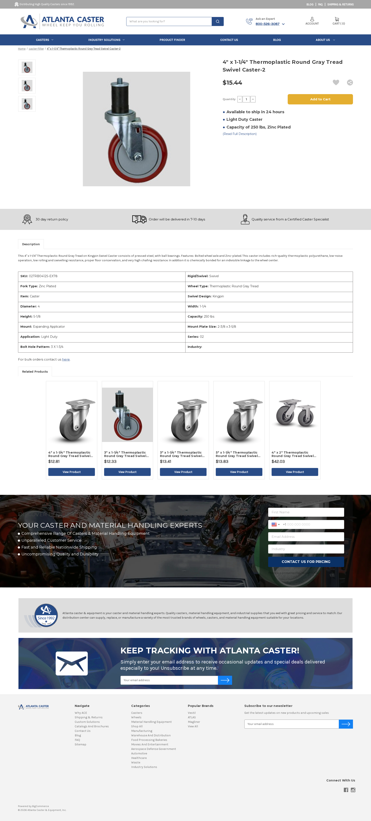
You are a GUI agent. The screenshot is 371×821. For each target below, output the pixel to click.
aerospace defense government (153, 749)
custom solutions (87, 722)
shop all (137, 726)
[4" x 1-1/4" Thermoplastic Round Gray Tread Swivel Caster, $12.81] (71, 414)
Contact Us (229, 40)
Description (31, 244)
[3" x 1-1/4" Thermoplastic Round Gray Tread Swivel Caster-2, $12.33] (127, 414)
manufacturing (141, 731)
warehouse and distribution (151, 735)
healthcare (139, 758)
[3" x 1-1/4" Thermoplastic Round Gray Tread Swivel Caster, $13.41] (183, 414)
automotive (139, 753)
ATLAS (192, 717)
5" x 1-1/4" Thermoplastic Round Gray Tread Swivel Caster (237, 454)
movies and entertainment (149, 744)
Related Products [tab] (35, 371)
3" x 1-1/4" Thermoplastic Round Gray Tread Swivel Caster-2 (125, 454)
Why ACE (81, 713)
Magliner (194, 722)
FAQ (320, 4)
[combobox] (175, 21)
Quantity (229, 99)
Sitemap (80, 744)
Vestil (192, 713)
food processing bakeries (149, 740)
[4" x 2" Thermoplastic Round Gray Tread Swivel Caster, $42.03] (294, 414)
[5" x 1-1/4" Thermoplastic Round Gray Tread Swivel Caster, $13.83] (239, 414)
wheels (136, 717)
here (66, 359)
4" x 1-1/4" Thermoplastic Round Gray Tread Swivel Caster (69, 454)
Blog (310, 4)
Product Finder (172, 40)
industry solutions (104, 40)
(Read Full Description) (240, 134)
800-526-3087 (268, 23)
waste (135, 762)
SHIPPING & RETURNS (340, 4)
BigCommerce (40, 806)
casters (42, 40)
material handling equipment (151, 722)
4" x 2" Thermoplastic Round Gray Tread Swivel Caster (293, 454)
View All (193, 726)
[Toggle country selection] (276, 524)
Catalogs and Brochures (92, 726)
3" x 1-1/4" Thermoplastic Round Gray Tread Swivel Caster (181, 454)
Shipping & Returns (89, 717)
